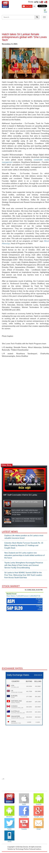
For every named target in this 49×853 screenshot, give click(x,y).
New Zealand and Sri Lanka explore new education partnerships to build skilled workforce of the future (24, 555)
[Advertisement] (24, 26)
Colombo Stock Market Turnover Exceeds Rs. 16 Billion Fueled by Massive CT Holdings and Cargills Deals (23, 545)
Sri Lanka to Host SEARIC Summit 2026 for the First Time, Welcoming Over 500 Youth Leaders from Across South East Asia (23, 575)
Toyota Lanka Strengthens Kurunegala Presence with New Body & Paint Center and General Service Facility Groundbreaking (23, 565)
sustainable (38, 160)
